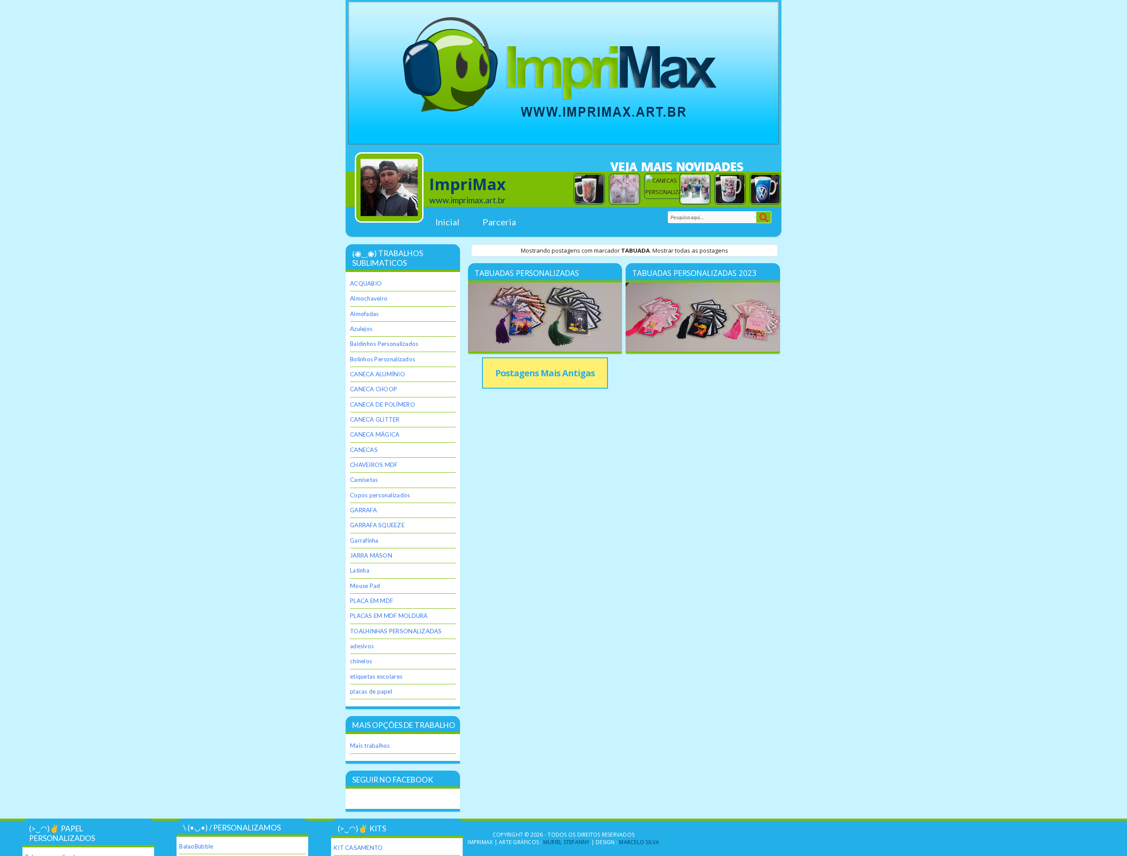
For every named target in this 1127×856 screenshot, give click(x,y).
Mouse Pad (365, 585)
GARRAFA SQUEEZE (377, 525)
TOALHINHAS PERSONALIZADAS (396, 631)
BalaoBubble (196, 846)
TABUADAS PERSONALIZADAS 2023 (694, 273)
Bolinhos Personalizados (382, 359)
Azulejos (361, 328)
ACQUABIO (366, 283)
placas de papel (371, 691)
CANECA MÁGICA (374, 434)
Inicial (447, 222)
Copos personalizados (380, 495)
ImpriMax (467, 184)
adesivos (362, 646)
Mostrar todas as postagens (690, 250)
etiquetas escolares (376, 676)
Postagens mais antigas (545, 373)
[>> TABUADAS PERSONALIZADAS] (545, 318)
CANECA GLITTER (375, 419)
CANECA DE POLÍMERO (382, 404)
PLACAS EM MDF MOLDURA (389, 615)
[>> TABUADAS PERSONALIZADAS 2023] (703, 318)
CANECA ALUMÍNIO (377, 374)
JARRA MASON (371, 555)
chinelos (361, 661)
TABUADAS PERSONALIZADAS (527, 273)
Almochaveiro (368, 298)
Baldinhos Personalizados (384, 343)
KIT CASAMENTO (358, 847)
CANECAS (364, 449)
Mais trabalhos (370, 745)
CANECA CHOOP (373, 389)
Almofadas (364, 313)
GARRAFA (363, 510)
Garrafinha (364, 540)
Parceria (499, 222)
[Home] (394, 188)
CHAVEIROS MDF (374, 464)
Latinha (359, 570)
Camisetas (364, 479)
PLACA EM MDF (371, 600)
